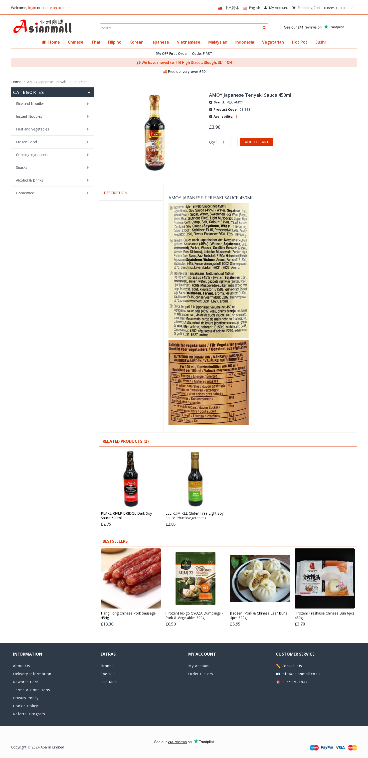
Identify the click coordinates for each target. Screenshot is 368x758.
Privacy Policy (26, 697)
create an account (56, 7)
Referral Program (29, 713)
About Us (21, 665)
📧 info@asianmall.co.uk (298, 673)
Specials (108, 673)
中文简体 (230, 7)
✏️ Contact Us (289, 665)
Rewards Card (26, 681)
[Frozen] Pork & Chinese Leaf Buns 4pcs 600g (258, 615)
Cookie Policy (25, 705)
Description (115, 192)
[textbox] (184, 27)
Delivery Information (32, 673)
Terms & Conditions (31, 689)
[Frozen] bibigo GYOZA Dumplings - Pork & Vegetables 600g (194, 615)
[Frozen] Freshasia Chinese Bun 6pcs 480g (324, 615)
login (32, 7)
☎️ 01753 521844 (292, 681)
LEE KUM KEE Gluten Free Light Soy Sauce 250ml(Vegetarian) (194, 515)
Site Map (109, 681)
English (253, 7)
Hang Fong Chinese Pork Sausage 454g (128, 615)
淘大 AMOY (235, 102)
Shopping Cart (308, 7)
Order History (200, 673)
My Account (278, 7)
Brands (107, 665)
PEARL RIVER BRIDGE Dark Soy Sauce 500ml (126, 515)
